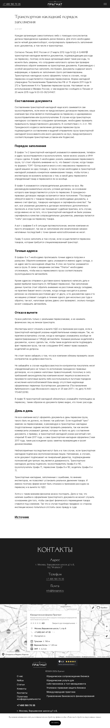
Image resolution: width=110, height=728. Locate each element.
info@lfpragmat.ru (55, 590)
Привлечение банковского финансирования (70, 696)
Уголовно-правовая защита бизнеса (66, 687)
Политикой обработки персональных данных (84, 717)
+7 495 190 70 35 (12, 4)
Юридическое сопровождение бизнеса (68, 676)
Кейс (19, 680)
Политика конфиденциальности (29, 697)
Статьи (21, 684)
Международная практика (61, 692)
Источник (22, 517)
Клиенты (21, 688)
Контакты (22, 692)
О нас (20, 676)
